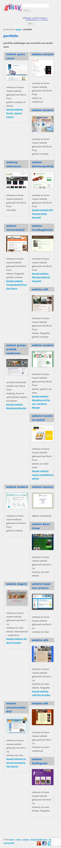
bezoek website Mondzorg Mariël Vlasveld (41, 277)
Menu (30, 23)
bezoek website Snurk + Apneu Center (14, 113)
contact (26, 839)
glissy (11, 839)
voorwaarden (8, 843)
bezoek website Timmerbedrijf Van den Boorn (16, 285)
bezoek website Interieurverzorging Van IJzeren (16, 762)
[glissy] (12, 7)
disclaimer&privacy (39, 839)
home (18, 29)
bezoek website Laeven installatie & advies (42, 475)
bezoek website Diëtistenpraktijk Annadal (42, 214)
